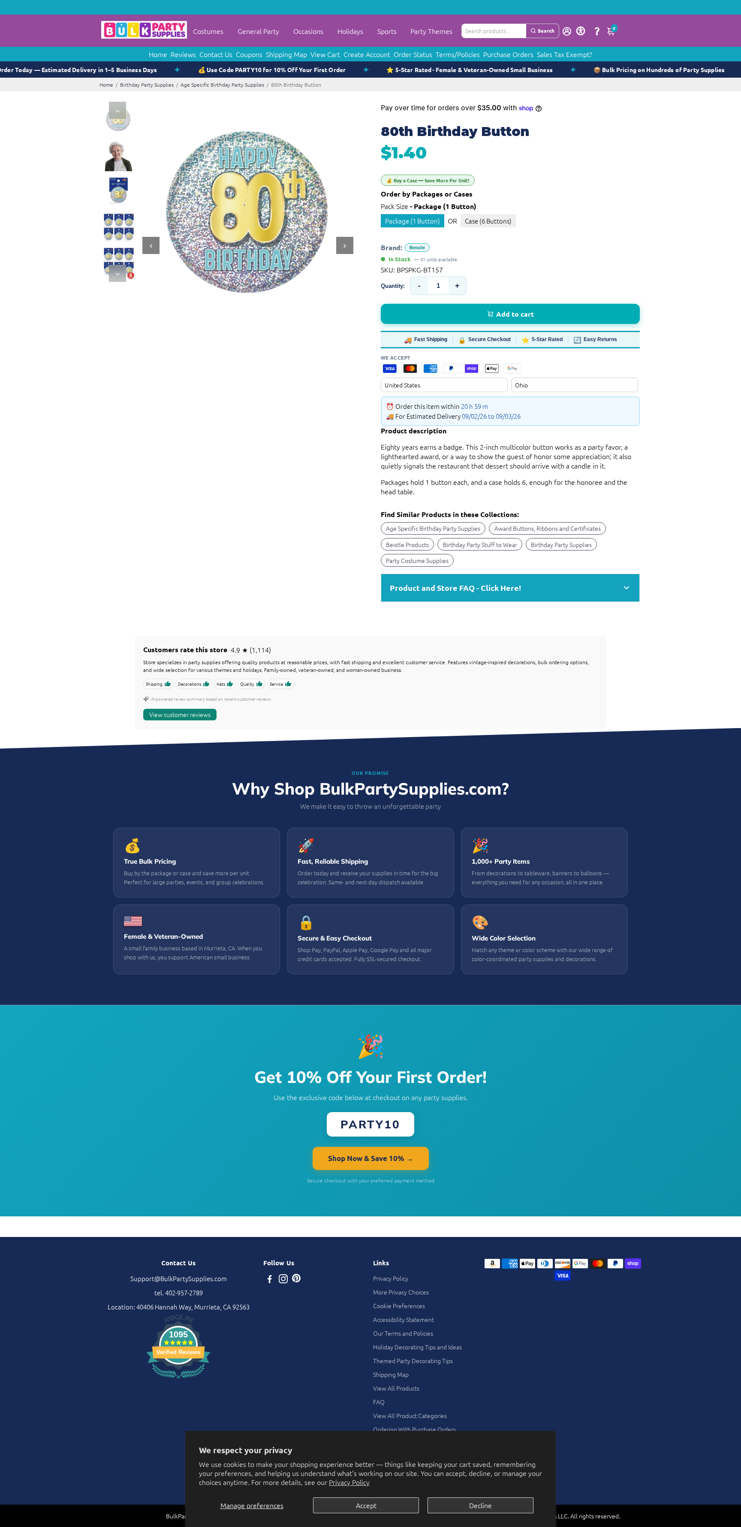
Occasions (308, 31)
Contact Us (215, 54)
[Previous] (117, 110)
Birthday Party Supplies (147, 84)
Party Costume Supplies (417, 560)
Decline (480, 1505)
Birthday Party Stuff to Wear (480, 544)
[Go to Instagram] (283, 1279)
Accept (366, 1505)
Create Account (366, 54)
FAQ (379, 1401)
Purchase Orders (508, 54)
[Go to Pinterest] (296, 1279)
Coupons (249, 54)
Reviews (183, 54)
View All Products (396, 1388)
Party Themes (431, 31)
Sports (387, 31)
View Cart (325, 54)
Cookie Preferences (399, 1305)
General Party (258, 31)
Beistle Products (407, 544)
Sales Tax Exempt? (564, 54)
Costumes (208, 31)
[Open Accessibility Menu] (580, 31)
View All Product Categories (410, 1415)
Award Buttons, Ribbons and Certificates (547, 528)
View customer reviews (180, 714)
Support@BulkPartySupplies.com (178, 1278)
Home (158, 54)
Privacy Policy (349, 1482)
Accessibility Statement (403, 1319)
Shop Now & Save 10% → (370, 1158)
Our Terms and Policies (403, 1333)
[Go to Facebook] (269, 1279)
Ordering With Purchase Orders (414, 1429)
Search (546, 30)
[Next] (117, 273)
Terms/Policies (458, 54)
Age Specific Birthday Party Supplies (222, 84)
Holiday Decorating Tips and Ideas (417, 1347)
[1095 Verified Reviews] (178, 1379)
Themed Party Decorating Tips (413, 1360)
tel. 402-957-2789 (178, 1292)
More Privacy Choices (401, 1292)
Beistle (417, 247)
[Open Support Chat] (597, 31)
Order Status (413, 54)
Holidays (350, 31)
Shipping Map (286, 54)
